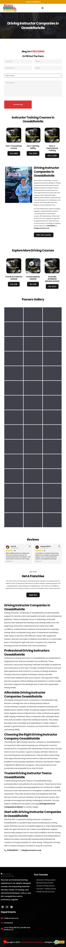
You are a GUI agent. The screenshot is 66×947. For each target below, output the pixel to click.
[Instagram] (7, 907)
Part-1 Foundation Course (14, 147)
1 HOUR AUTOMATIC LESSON (14, 277)
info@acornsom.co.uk (41, 228)
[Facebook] (2, 907)
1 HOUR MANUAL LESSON (33, 277)
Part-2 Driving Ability (33, 147)
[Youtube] (11, 907)
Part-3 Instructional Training (52, 148)
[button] (42, 8)
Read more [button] (9, 561)
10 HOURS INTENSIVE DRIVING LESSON (52, 279)
